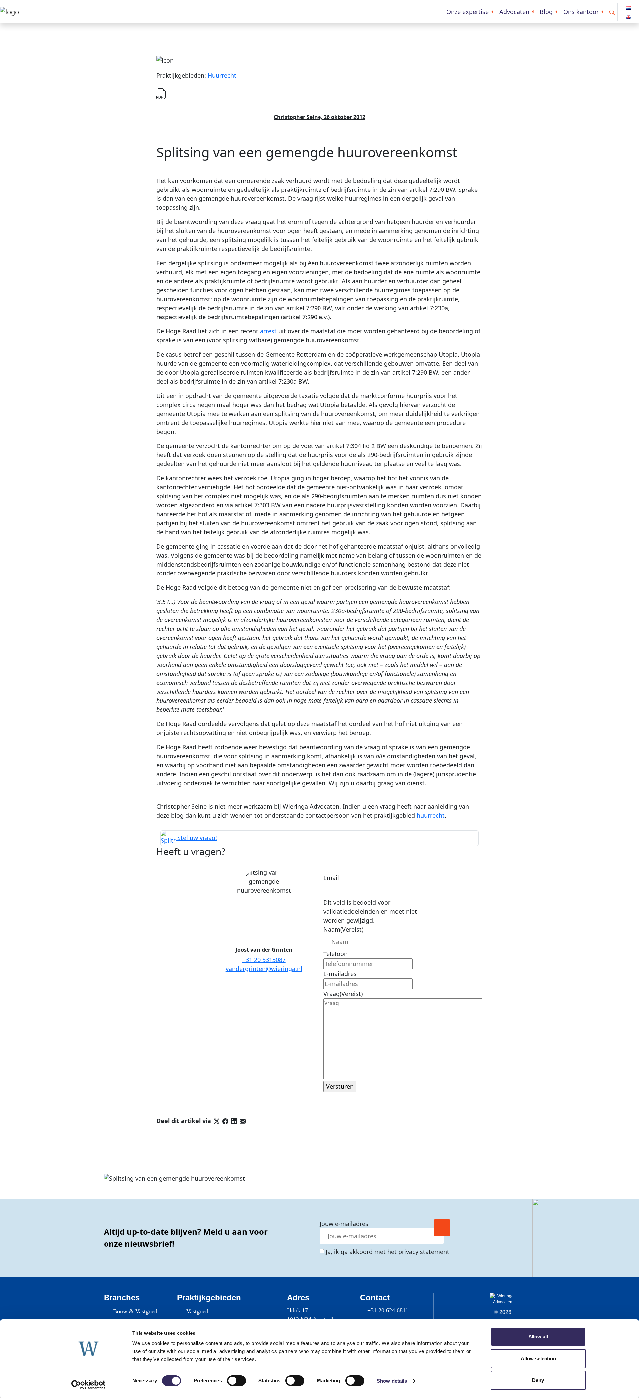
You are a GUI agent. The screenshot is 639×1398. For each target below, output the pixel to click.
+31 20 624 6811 (387, 1310)
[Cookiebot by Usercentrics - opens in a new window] (88, 1385)
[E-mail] (243, 1121)
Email (331, 878)
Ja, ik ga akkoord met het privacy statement (387, 1252)
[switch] (236, 1380)
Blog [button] (546, 12)
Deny (538, 1380)
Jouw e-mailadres (344, 1224)
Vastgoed (197, 1311)
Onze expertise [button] (467, 12)
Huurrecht (222, 75)
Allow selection (538, 1358)
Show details (392, 1381)
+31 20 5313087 (264, 960)
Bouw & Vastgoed (135, 1311)
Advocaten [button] (514, 12)
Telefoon (335, 954)
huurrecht (431, 815)
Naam (343, 929)
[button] (612, 12)
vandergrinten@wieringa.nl (264, 969)
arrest (268, 331)
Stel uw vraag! (196, 838)
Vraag (343, 994)
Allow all (538, 1336)
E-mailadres (340, 974)
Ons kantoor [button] (581, 12)
